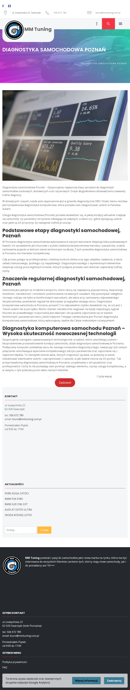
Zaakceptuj (114, 680)
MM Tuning (38, 29)
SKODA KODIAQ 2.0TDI (18, 515)
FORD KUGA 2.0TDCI (17, 493)
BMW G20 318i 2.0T (16, 504)
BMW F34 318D (14, 499)
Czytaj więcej (104, 376)
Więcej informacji (86, 680)
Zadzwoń (65, 382)
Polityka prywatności (14, 662)
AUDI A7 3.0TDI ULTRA (18, 509)
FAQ (4, 667)
